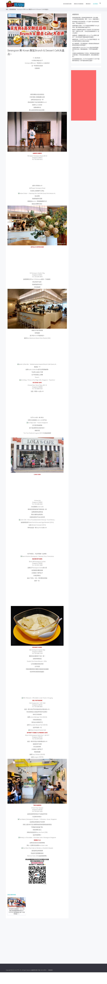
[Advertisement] (37, 82)
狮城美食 (88, 3)
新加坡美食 (13, 9)
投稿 (9, 894)
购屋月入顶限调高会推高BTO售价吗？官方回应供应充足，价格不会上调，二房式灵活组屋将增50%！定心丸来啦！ (85, 31)
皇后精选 (95, 3)
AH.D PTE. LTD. (18, 970)
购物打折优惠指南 (78, 3)
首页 (7, 9)
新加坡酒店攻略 (67, 3)
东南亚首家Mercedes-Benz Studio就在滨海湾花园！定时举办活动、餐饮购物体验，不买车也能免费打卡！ (85, 49)
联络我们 (50, 970)
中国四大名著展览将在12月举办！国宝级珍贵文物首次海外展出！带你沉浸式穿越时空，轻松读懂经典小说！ (85, 55)
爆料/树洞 (13, 894)
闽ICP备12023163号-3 (41, 970)
